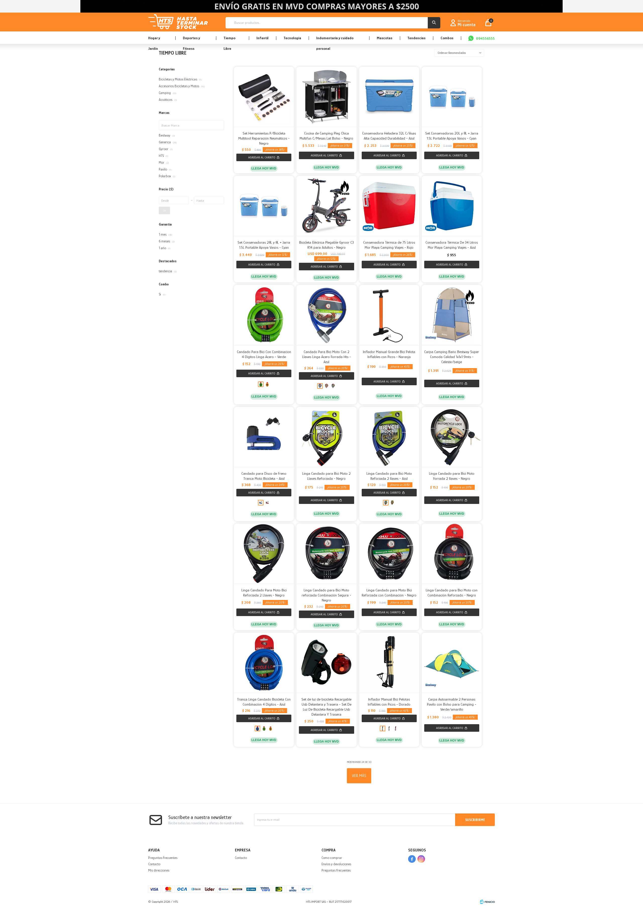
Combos (447, 38)
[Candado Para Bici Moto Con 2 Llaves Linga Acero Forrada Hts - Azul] (326, 315)
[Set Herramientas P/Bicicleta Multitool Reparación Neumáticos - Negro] (264, 97)
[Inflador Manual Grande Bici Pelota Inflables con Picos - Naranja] (389, 315)
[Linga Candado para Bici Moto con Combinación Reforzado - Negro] (452, 554)
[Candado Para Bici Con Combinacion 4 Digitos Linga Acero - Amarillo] (267, 384)
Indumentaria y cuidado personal (334, 40)
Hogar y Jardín (154, 40)
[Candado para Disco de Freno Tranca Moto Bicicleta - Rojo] (267, 502)
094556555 (485, 38)
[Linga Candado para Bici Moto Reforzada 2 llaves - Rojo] (392, 502)
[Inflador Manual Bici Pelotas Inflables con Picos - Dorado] (389, 663)
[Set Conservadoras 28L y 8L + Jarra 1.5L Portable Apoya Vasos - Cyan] (264, 206)
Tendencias (416, 38)
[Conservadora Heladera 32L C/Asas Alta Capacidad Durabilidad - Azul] (389, 97)
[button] (434, 22)
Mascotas (384, 38)
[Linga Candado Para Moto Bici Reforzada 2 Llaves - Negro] (264, 554)
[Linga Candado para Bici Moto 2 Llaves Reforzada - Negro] (326, 437)
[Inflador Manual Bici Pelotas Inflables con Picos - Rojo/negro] (395, 728)
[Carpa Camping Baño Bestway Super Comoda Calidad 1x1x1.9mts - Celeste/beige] (452, 315)
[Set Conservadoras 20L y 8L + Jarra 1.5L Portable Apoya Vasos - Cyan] (452, 97)
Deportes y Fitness (191, 40)
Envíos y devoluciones (336, 864)
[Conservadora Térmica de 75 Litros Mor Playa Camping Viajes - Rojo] (389, 206)
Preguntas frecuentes (162, 858)
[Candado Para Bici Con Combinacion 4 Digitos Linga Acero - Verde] (264, 315)
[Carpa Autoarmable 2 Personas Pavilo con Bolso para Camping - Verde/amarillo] (452, 663)
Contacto (154, 864)
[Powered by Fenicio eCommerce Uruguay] (487, 901)
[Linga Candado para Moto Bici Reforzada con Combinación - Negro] (389, 554)
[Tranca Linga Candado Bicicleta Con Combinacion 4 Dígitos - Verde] (263, 728)
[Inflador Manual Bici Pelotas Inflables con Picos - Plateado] (389, 728)
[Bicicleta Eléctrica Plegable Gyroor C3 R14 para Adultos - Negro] (326, 206)
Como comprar (332, 858)
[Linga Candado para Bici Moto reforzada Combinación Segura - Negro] (326, 554)
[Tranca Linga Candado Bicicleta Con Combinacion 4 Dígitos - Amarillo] (270, 728)
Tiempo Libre (229, 40)
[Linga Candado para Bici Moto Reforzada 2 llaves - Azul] (389, 437)
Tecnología (292, 38)
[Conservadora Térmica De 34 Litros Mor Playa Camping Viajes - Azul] (452, 206)
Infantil (262, 38)
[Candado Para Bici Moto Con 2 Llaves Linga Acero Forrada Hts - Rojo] (326, 385)
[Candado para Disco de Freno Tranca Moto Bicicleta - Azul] (264, 437)
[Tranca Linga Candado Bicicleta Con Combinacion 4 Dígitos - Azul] (264, 663)
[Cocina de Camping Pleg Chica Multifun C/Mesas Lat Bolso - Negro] (326, 97)
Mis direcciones (158, 870)
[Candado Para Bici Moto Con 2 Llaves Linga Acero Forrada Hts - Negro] (333, 385)
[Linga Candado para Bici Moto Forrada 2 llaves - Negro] (452, 437)
